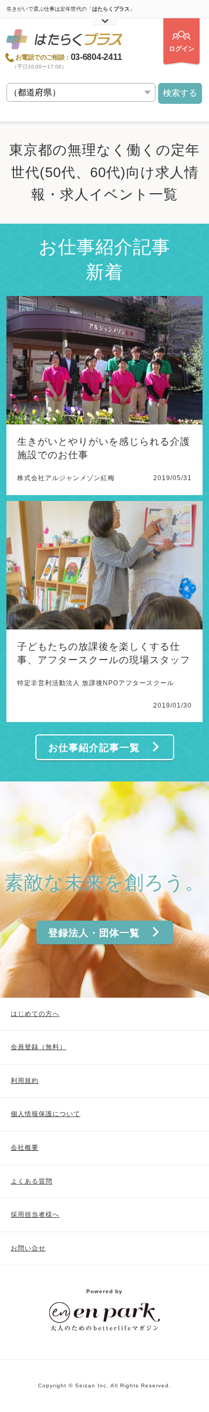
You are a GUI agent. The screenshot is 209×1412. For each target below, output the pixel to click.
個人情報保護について (45, 1114)
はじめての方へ (35, 1014)
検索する (180, 92)
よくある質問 (32, 1181)
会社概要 (25, 1147)
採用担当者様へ (35, 1214)
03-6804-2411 (96, 57)
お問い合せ (28, 1248)
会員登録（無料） (38, 1047)
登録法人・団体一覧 (94, 933)
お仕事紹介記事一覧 (94, 747)
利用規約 (25, 1080)
